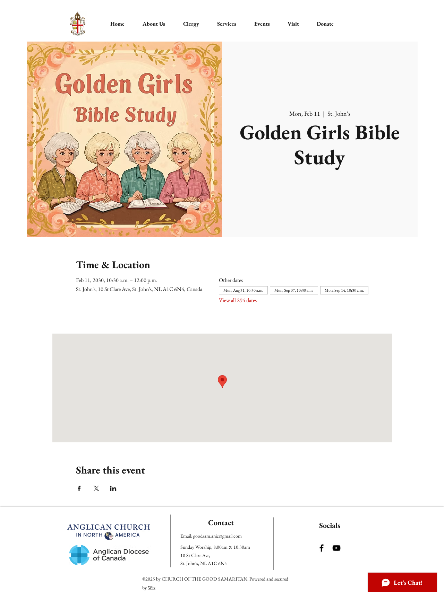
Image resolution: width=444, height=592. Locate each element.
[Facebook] (321, 548)
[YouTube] (336, 548)
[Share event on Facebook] (79, 488)
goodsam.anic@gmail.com (217, 536)
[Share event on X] (96, 488)
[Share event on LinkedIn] (113, 488)
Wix (151, 587)
